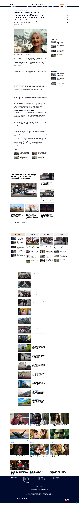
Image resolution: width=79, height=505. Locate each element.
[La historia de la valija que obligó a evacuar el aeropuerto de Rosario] (58, 83)
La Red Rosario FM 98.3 (41, 478)
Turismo (59, 6)
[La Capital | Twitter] (20, 499)
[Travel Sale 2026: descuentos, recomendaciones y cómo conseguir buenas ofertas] (32, 402)
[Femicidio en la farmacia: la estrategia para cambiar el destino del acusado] (18, 255)
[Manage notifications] (77, 503)
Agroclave (24, 480)
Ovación (31, 6)
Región (27, 6)
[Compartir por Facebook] (67, 11)
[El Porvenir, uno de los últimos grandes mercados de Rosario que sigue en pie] (47, 195)
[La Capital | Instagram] (22, 499)
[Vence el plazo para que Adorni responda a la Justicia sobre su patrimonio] (39, 153)
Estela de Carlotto (24, 10)
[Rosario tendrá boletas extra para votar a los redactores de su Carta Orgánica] (21, 157)
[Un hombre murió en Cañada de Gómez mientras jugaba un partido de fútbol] (32, 384)
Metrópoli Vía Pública (26, 482)
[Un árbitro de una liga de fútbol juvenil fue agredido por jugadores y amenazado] (32, 375)
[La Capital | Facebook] (17, 499)
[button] (10, 4)
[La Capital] (39, 4)
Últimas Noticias (13, 6)
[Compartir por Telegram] (67, 18)
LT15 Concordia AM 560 (41, 479)
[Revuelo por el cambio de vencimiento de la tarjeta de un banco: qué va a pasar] (58, 51)
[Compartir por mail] (67, 22)
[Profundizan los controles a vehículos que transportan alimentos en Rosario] (61, 251)
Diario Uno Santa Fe (26, 478)
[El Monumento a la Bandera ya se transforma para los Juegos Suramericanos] (32, 366)
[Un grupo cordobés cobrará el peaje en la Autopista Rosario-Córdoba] (61, 260)
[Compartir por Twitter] (67, 13)
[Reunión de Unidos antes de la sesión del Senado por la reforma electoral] (21, 153)
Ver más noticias (31, 408)
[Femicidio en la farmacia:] (24, 188)
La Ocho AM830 (40, 477)
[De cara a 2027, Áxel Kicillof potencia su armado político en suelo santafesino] (39, 157)
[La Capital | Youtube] (24, 499)
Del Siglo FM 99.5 (56, 477)
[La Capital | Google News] (27, 499)
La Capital (15, 10)
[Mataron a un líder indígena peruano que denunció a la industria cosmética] (32, 320)
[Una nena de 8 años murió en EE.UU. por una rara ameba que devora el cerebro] (32, 311)
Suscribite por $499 (62, 4)
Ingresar (67, 4)
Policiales (43, 6)
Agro (48, 6)
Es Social (65, 6)
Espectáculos (53, 6)
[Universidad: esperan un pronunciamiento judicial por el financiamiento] (32, 338)
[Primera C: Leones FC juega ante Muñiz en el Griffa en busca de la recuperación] (32, 243)
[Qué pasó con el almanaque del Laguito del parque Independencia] (58, 55)
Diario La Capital (25, 477)
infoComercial (25, 481)
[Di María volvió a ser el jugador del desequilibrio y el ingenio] (32, 261)
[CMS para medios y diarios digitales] (61, 499)
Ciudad (22, 6)
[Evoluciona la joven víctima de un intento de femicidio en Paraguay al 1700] (32, 357)
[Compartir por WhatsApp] (67, 15)
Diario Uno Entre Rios (26, 479)
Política (19, 10)
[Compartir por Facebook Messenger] (67, 20)
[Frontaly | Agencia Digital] (66, 500)
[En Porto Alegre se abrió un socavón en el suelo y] (32, 329)
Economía (37, 6)
